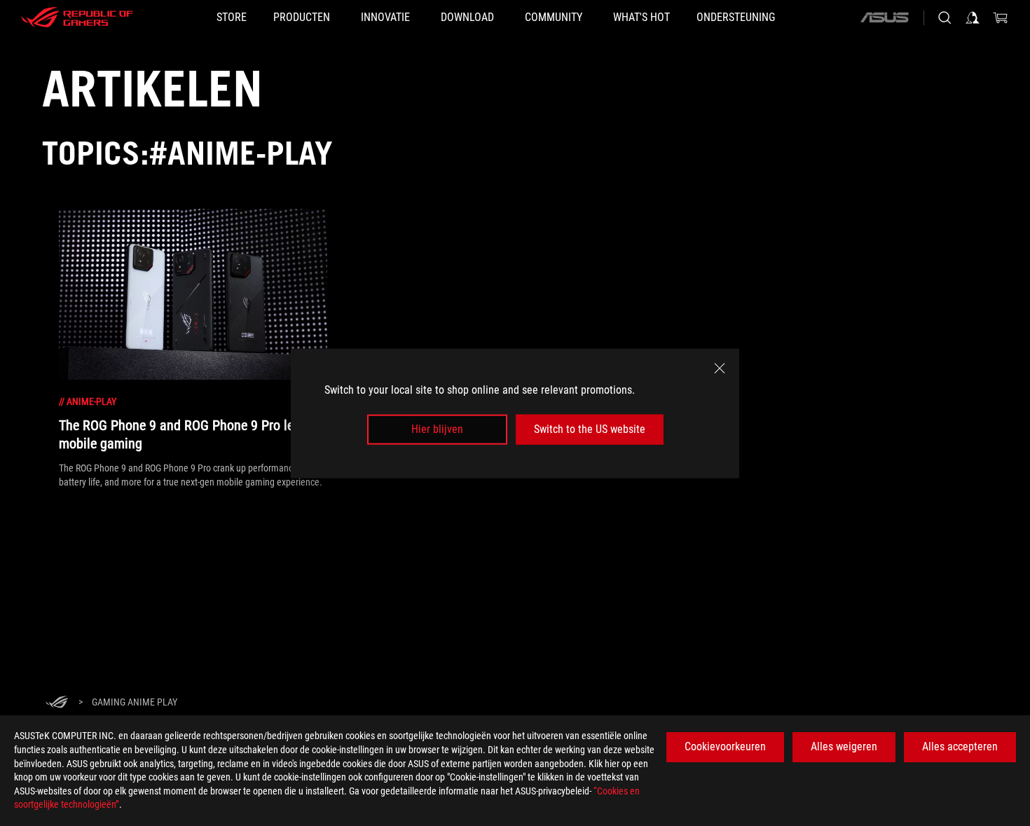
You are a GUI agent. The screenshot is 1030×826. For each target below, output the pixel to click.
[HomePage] (57, 703)
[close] (719, 367)
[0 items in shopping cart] (1000, 17)
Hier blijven (437, 429)
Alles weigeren (844, 746)
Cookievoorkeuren (725, 746)
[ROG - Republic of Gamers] (77, 17)
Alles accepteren (960, 746)
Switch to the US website (589, 429)
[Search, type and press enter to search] (944, 17)
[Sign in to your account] (972, 17)
